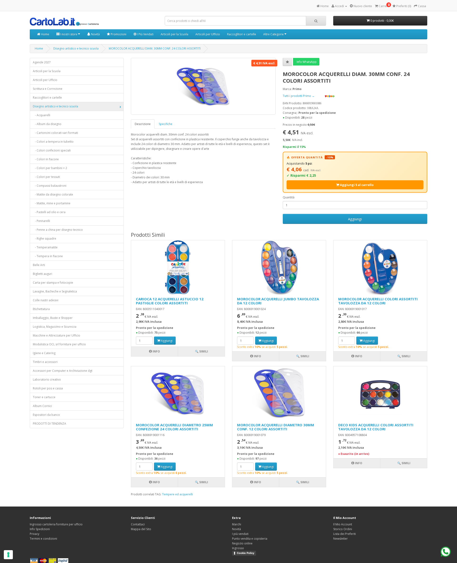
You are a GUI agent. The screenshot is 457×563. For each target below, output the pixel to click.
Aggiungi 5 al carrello (356, 185)
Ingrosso (238, 548)
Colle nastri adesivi (45, 300)
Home (44, 34)
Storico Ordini (342, 529)
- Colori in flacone (46, 159)
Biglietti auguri (42, 274)
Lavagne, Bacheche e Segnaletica (55, 291)
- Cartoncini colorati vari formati (55, 133)
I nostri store (69, 34)
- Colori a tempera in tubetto (53, 142)
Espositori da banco (46, 415)
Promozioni (118, 34)
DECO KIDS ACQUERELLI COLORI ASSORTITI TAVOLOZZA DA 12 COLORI (375, 426)
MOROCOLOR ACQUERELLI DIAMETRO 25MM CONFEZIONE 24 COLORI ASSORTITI (174, 426)
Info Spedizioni (40, 529)
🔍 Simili (201, 351)
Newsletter (340, 539)
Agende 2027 (42, 62)
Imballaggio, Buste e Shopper (53, 318)
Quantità (288, 197)
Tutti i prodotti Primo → (299, 96)
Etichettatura (41, 309)
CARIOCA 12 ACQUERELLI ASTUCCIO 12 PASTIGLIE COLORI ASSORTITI (170, 301)
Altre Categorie (273, 34)
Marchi (236, 524)
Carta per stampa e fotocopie (53, 283)
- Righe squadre (44, 238)
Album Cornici (42, 406)
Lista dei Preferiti (344, 534)
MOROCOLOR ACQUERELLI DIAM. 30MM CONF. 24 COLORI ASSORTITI (155, 48)
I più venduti (240, 534)
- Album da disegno (47, 124)
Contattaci (138, 524)
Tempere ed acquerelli (177, 494)
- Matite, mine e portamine (51, 203)
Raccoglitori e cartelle (241, 34)
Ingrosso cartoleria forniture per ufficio (56, 524)
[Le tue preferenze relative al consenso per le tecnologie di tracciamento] (8, 554)
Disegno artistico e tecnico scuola (76, 48)
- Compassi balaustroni (49, 186)
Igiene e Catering (44, 353)
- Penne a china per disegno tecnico (58, 230)
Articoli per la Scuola (174, 34)
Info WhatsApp (306, 62)
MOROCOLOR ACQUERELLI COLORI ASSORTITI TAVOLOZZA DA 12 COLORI (378, 301)
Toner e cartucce (44, 397)
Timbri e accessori (45, 362)
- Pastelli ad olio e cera (49, 212)
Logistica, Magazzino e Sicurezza (54, 327)
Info (156, 351)
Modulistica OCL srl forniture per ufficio (59, 344)
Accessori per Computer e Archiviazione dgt (62, 371)
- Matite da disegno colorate (53, 194)
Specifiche (165, 124)
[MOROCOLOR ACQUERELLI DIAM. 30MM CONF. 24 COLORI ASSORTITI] (203, 86)
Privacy (34, 534)
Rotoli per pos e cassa (48, 388)
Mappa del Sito (141, 529)
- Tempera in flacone (48, 256)
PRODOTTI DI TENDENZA (49, 424)
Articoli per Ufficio (207, 34)
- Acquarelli (41, 115)
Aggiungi (355, 218)
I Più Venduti (145, 34)
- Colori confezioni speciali (52, 150)
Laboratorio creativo (47, 379)
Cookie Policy (245, 553)
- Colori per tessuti (46, 177)
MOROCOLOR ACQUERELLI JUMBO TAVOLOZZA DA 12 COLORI (278, 301)
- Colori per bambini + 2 (50, 168)
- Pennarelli (41, 221)
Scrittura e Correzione (47, 89)
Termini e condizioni (43, 539)
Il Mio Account (342, 524)
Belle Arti (39, 265)
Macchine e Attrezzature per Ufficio (56, 335)
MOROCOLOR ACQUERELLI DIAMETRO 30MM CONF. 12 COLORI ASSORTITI (275, 426)
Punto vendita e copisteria (249, 539)
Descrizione (143, 124)
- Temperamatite (45, 247)
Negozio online (242, 543)
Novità (95, 34)
